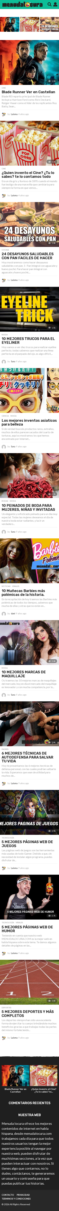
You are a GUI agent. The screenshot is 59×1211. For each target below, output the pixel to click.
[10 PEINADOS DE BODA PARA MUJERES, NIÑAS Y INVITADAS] (29, 475)
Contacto (8, 1195)
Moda (5, 335)
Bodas (5, 501)
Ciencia (5, 416)
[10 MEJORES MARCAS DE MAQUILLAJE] (29, 642)
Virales (15, 586)
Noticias (6, 586)
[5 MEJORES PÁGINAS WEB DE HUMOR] (29, 897)
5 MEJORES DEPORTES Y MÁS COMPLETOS (28, 1013)
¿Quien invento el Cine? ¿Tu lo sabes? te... (43, 1090)
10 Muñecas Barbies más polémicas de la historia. (23, 593)
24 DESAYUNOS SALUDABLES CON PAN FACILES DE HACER (28, 256)
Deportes (6, 1008)
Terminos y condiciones (16, 1198)
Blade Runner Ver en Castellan (28, 92)
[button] (50, 4)
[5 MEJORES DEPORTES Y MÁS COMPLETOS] (29, 982)
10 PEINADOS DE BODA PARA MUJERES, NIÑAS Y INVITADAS (28, 507)
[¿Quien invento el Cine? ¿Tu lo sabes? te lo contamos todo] (29, 143)
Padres (5, 749)
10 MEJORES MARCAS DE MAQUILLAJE (24, 674)
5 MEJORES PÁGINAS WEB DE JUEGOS (27, 844)
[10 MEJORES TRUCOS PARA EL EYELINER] (29, 309)
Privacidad (23, 1195)
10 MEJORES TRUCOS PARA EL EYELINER (28, 340)
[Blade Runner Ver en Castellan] (29, 62)
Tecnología (8, 838)
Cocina (5, 250)
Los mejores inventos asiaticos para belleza (29, 422)
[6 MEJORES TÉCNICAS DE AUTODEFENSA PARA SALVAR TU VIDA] (29, 723)
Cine (4, 88)
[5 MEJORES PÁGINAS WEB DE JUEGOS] (29, 812)
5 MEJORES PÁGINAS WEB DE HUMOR (27, 929)
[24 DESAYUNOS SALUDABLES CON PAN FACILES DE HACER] (29, 224)
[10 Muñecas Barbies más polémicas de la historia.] (29, 560)
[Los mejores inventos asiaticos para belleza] (29, 390)
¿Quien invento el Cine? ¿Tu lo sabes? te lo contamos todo (28, 174)
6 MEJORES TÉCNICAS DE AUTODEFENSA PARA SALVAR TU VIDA (27, 757)
